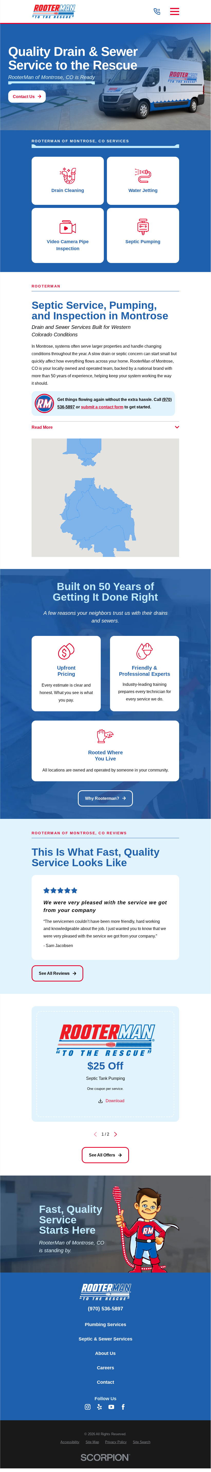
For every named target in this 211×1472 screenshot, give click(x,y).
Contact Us (24, 96)
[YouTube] (111, 1407)
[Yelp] (99, 1407)
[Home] (54, 11)
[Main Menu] (174, 11)
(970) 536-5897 (105, 1308)
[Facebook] (123, 1407)
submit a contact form (102, 407)
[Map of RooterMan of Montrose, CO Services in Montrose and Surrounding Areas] (105, 498)
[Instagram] (87, 1407)
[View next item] (115, 1134)
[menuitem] (69, 1442)
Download (115, 1101)
